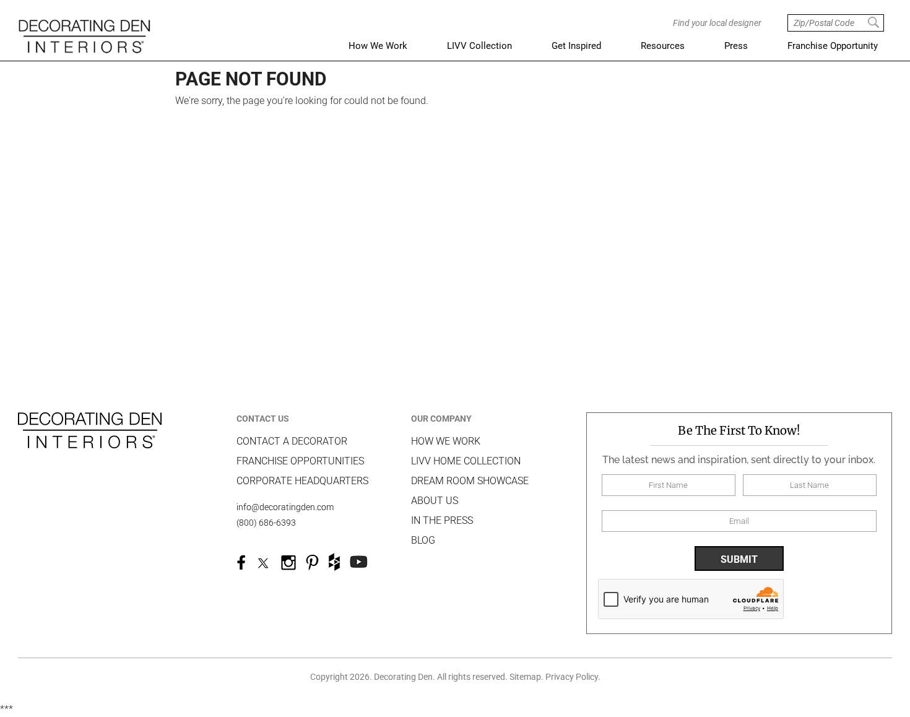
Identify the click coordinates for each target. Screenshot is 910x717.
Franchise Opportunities (300, 461)
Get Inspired (576, 45)
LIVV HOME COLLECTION (466, 461)
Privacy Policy (571, 677)
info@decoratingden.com (285, 507)
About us (434, 500)
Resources (663, 45)
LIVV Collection (479, 45)
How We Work (378, 45)
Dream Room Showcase (470, 481)
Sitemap (525, 677)
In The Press (442, 520)
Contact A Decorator (291, 441)
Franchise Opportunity (832, 45)
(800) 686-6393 (266, 523)
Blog (423, 540)
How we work (445, 441)
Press (736, 45)
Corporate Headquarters (302, 481)
